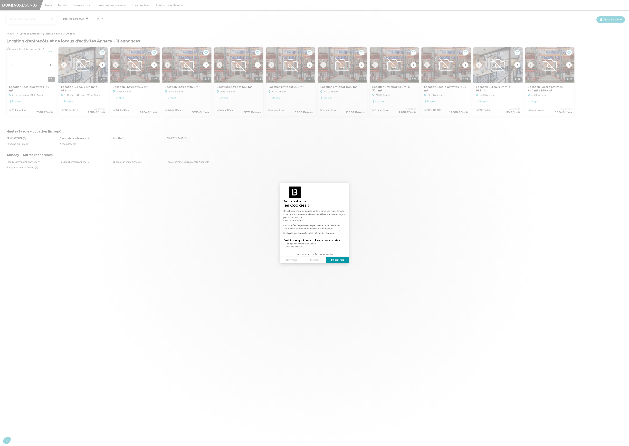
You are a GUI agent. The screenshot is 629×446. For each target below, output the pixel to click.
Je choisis (314, 260)
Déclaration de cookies (324, 233)
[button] (7, 440)
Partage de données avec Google (301, 244)
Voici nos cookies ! (294, 247)
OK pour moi (337, 260)
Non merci (291, 260)
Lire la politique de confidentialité (298, 233)
